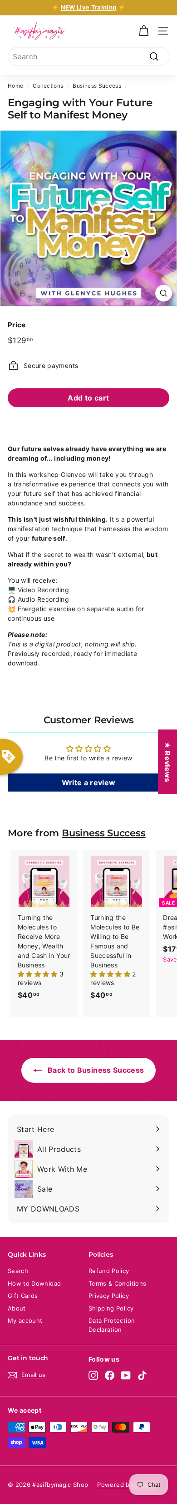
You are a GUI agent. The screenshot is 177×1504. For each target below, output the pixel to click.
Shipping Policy (110, 1308)
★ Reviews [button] (167, 761)
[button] (38, 974)
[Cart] (143, 31)
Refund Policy (108, 1270)
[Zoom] (163, 293)
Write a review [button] (89, 782)
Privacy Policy (108, 1295)
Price (17, 325)
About (17, 1308)
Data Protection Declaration (111, 1325)
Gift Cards (23, 1295)
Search (18, 1270)
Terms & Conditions (117, 1283)
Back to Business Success (95, 1070)
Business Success (97, 85)
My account (25, 1320)
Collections (48, 85)
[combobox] (88, 56)
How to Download (34, 1283)
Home (15, 85)
